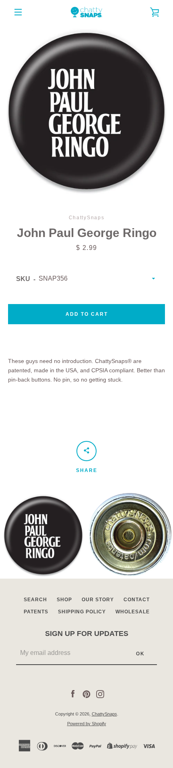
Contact (137, 599)
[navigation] (18, 12)
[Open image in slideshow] (86, 111)
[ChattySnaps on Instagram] (100, 693)
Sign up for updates (86, 634)
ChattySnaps (104, 713)
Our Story (98, 599)
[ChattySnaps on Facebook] (73, 693)
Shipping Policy (82, 612)
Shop (64, 599)
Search (35, 599)
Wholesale (132, 612)
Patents (36, 612)
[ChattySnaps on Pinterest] (86, 693)
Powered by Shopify (86, 723)
